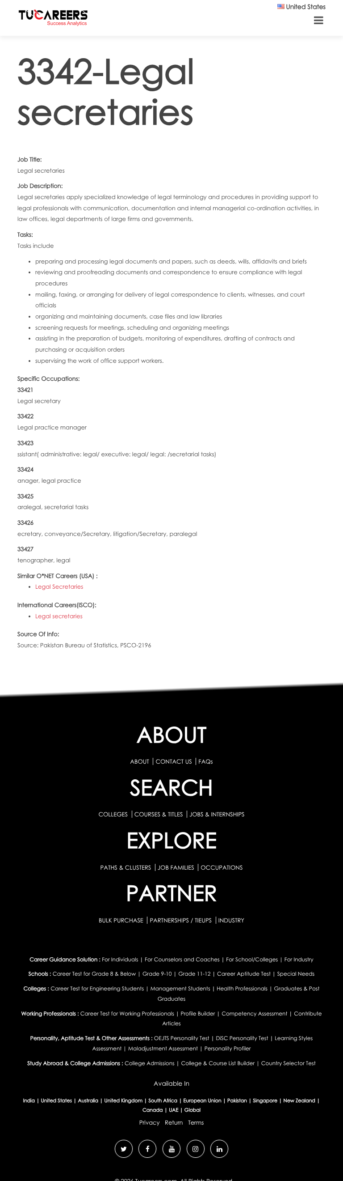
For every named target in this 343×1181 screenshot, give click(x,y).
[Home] (53, 19)
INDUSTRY (231, 920)
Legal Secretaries (59, 586)
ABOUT (139, 761)
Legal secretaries (59, 616)
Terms (196, 1122)
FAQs (205, 761)
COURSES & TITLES (158, 814)
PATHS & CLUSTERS (126, 867)
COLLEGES (113, 814)
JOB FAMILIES (177, 867)
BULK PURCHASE (122, 920)
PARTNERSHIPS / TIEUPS (181, 920)
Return (174, 1122)
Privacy (149, 1122)
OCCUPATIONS (222, 867)
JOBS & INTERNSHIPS (217, 814)
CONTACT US (173, 761)
